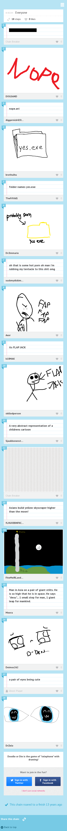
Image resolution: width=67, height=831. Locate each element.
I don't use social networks (33, 790)
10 (4, 365)
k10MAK (10, 358)
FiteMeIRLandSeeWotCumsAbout (24, 577)
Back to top (10, 827)
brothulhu (11, 174)
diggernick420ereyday (18, 120)
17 (4, 674)
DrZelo (9, 745)
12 (4, 448)
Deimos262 (12, 667)
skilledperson (13, 413)
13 (4, 502)
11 (4, 420)
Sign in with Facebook (49, 781)
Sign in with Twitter (21, 781)
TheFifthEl (12, 198)
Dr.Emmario (12, 253)
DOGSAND (11, 96)
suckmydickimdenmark (18, 280)
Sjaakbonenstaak (15, 440)
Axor (8, 335)
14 (4, 530)
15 (4, 584)
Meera (9, 612)
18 (4, 698)
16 (4, 619)
